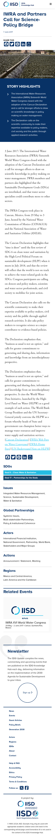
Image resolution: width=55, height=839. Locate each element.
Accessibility (15, 768)
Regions (12, 742)
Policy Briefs (15, 725)
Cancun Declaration (17, 440)
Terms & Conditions (18, 781)
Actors (12, 737)
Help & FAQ (14, 763)
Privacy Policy (15, 777)
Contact (12, 755)
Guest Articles (15, 720)
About (12, 751)
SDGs (11, 746)
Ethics (12, 772)
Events (12, 715)
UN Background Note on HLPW (30, 449)
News (11, 711)
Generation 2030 (17, 729)
